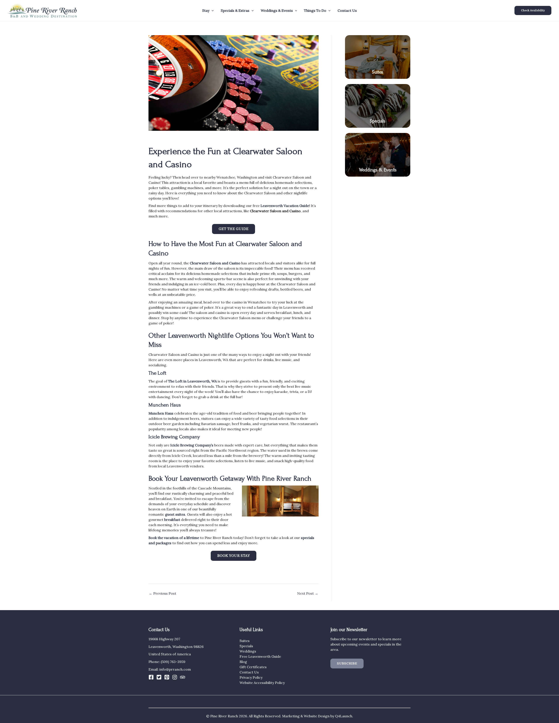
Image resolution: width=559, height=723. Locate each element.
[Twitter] (159, 677)
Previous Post (162, 593)
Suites (377, 72)
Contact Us (347, 10)
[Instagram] (174, 677)
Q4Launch (343, 716)
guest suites (175, 514)
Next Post (307, 593)
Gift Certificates (253, 667)
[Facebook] (151, 677)
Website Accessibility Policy (262, 682)
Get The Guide (233, 229)
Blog (243, 661)
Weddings (248, 651)
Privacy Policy (251, 677)
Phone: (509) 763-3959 (166, 661)
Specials (377, 121)
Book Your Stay (233, 556)
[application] (211, 10)
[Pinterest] (166, 677)
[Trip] (182, 677)
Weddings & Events (378, 169)
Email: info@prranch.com (169, 669)
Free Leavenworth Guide (260, 656)
